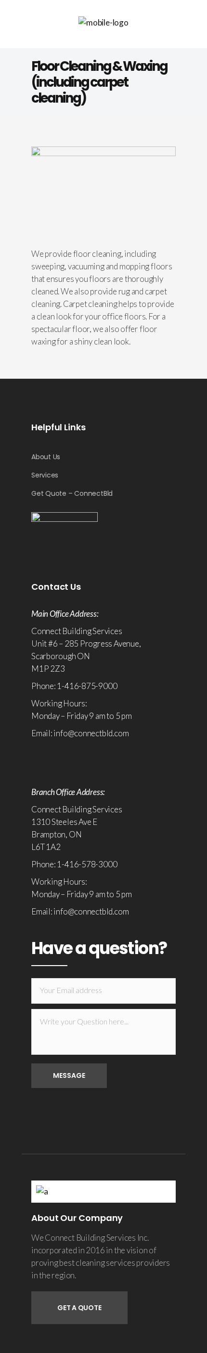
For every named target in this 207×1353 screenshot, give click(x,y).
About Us (45, 457)
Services (44, 475)
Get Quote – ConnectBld (72, 493)
